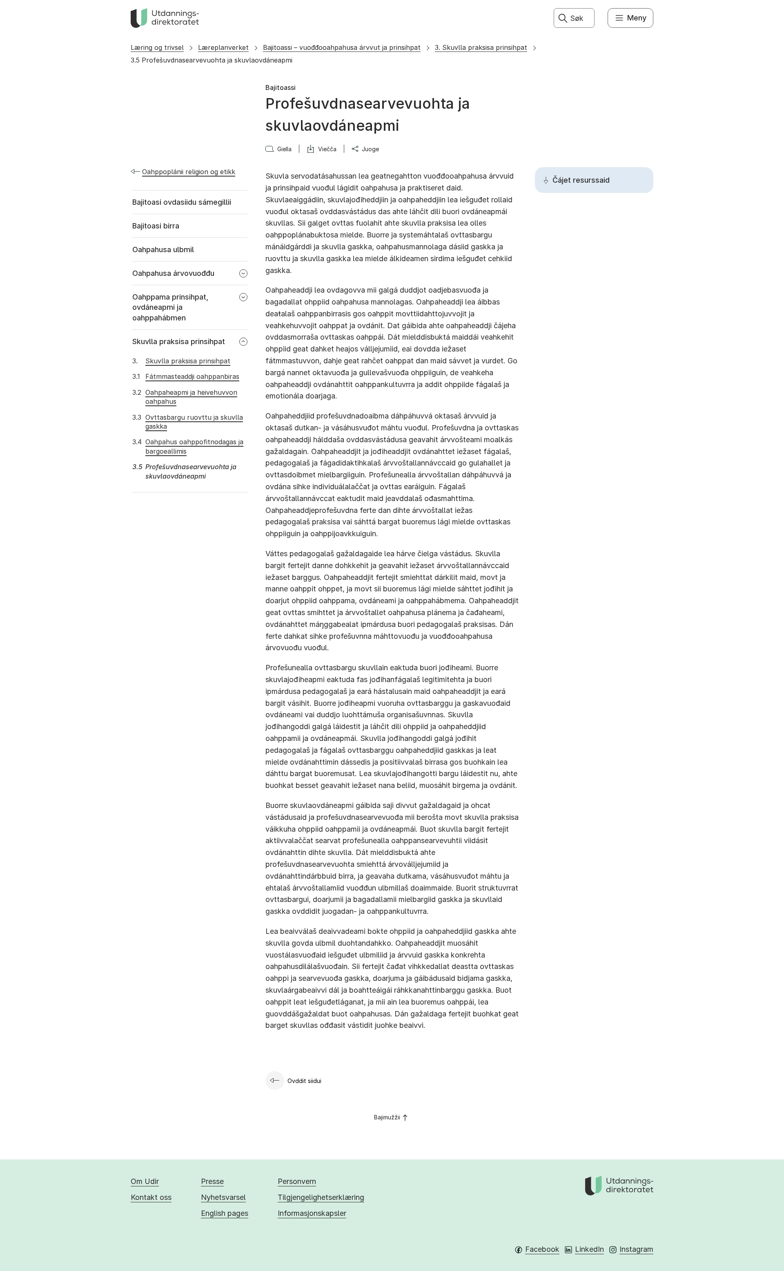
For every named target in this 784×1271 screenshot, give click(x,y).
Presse (212, 1181)
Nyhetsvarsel (223, 1197)
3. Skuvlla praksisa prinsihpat (481, 47)
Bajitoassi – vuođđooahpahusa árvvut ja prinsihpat (342, 47)
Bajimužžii (387, 1117)
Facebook (542, 1249)
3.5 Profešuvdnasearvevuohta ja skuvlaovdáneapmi (211, 60)
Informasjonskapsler (312, 1213)
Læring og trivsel (157, 47)
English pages (224, 1213)
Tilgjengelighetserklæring (321, 1197)
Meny (636, 17)
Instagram (636, 1249)
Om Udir (145, 1181)
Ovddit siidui (304, 1080)
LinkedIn (589, 1249)
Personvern (297, 1181)
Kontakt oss (151, 1197)
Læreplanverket (223, 47)
